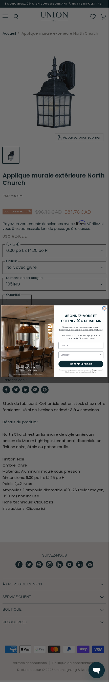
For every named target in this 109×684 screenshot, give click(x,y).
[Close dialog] (104, 308)
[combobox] (80, 354)
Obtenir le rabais (81, 364)
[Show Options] (100, 354)
